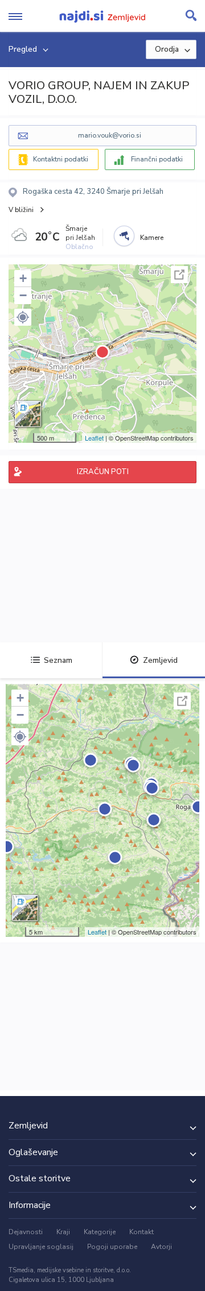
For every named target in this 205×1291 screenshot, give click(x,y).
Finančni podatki (157, 159)
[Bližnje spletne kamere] (124, 236)
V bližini (21, 209)
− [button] (23, 295)
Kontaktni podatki (60, 159)
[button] (22, 317)
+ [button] (23, 278)
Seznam (58, 660)
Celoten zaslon (179, 274)
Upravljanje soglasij (41, 1246)
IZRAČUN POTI (103, 472)
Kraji (63, 1231)
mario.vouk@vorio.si (109, 135)
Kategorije (100, 1231)
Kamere (151, 237)
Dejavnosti (26, 1231)
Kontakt (141, 1231)
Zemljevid (160, 660)
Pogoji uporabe (112, 1246)
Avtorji (161, 1246)
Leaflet (94, 437)
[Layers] (27, 413)
